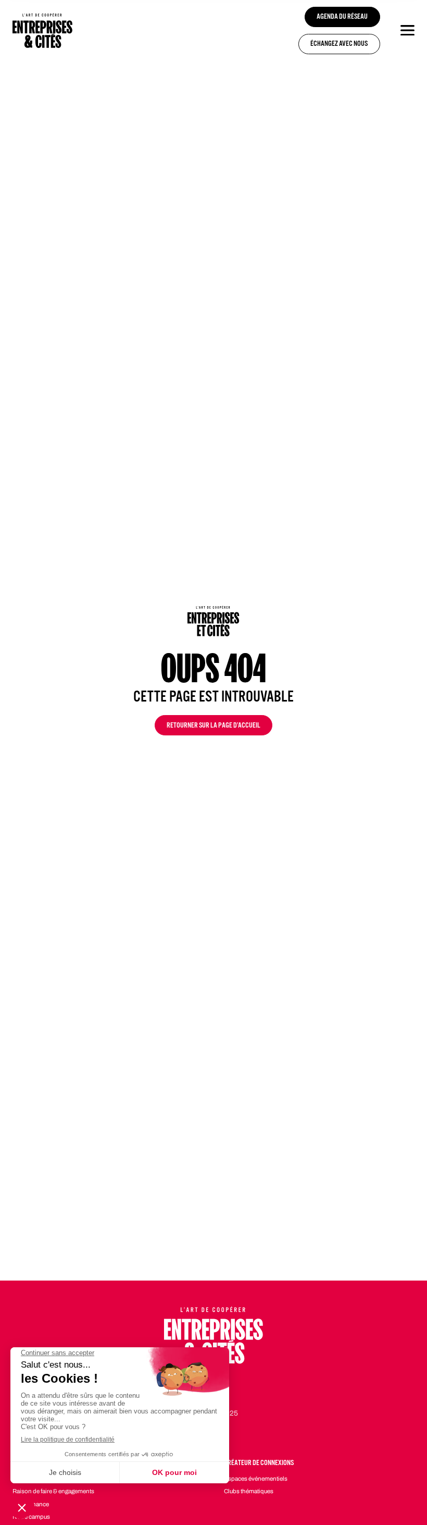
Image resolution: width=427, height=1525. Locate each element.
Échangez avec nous (339, 44)
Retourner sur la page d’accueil (213, 726)
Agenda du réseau (342, 17)
